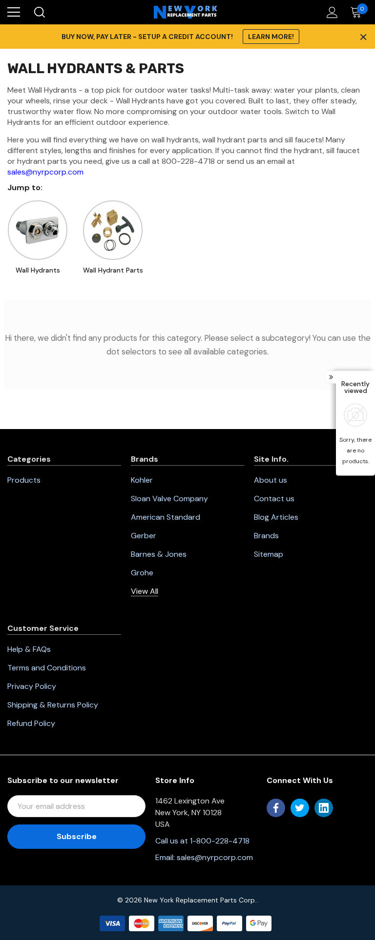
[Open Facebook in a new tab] (276, 808)
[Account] (330, 12)
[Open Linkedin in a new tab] (323, 808)
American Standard (165, 517)
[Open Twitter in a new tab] (300, 808)
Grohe (142, 573)
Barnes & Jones (159, 554)
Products (24, 480)
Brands (266, 535)
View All (144, 591)
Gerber (143, 535)
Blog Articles (276, 517)
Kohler (142, 480)
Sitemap (268, 554)
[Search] (39, 12)
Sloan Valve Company (169, 498)
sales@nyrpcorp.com (45, 172)
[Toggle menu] (13, 12)
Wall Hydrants (38, 270)
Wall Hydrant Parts (113, 270)
